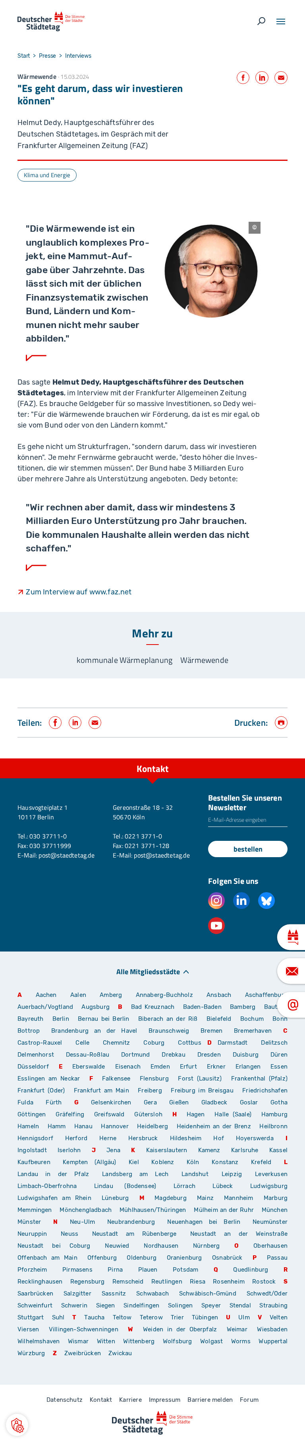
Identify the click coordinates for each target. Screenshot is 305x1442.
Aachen (46, 994)
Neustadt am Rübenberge (134, 1233)
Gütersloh (148, 1114)
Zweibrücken (82, 1353)
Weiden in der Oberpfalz (182, 1329)
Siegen (105, 1305)
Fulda (25, 1102)
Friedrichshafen (265, 1090)
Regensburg (87, 1281)
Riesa (197, 1281)
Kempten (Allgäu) (89, 1162)
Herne (107, 1138)
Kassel (278, 1150)
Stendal (240, 1305)
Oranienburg (184, 1257)
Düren (279, 1054)
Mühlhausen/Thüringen (153, 1209)
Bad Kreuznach (153, 1006)
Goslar (249, 1102)
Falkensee (116, 1078)
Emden (160, 1066)
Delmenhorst (35, 1054)
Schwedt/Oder (267, 1293)
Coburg (153, 1042)
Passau (277, 1257)
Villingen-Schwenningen (83, 1329)
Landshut (194, 1174)
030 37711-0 (48, 836)
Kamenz (209, 1150)
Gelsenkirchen (111, 1102)
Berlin (60, 1018)
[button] (17, 1425)
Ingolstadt (32, 1150)
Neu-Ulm (82, 1221)
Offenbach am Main (47, 1257)
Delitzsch (274, 1042)
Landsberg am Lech (135, 1174)
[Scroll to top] (281, 758)
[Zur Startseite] (51, 21)
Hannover (114, 1126)
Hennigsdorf (35, 1138)
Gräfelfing (72, 1114)
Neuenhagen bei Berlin (203, 1221)
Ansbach (219, 994)
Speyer (211, 1305)
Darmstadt (233, 1042)
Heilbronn (273, 1126)
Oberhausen (270, 1245)
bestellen (248, 849)
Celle (82, 1042)
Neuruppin (32, 1233)
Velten (279, 1317)
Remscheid (128, 1281)
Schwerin (74, 1305)
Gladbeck (214, 1102)
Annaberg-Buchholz (164, 994)
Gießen (179, 1102)
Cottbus (189, 1042)
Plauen (148, 1269)
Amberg (111, 994)
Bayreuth (30, 1018)
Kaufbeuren (33, 1162)
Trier (177, 1317)
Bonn (280, 1018)
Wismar (78, 1341)
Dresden (209, 1054)
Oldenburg (141, 1257)
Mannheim (238, 1198)
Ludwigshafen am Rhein (54, 1198)
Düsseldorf (33, 1066)
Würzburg (31, 1353)
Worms (241, 1341)
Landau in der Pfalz (53, 1174)
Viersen (28, 1329)
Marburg (276, 1198)
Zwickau (120, 1353)
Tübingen (205, 1317)
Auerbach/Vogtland (45, 1006)
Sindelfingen (141, 1305)
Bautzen (276, 1006)
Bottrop (28, 1030)
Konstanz (225, 1162)
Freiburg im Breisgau (202, 1090)
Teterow (151, 1317)
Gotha (279, 1102)
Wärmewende (204, 660)
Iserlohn (69, 1150)
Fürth (54, 1102)
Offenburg (102, 1257)
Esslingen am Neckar (48, 1078)
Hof (218, 1138)
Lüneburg (115, 1198)
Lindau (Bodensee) (125, 1186)
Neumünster (270, 1221)
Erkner (216, 1066)
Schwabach (154, 1293)
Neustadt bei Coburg (54, 1245)
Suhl (58, 1317)
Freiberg (150, 1090)
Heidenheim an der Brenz (214, 1126)
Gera (150, 1102)
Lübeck (228, 1186)
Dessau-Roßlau (87, 1054)
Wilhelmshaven (38, 1341)
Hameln (28, 1126)
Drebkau (176, 1054)
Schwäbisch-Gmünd (207, 1293)
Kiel (134, 1162)
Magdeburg (170, 1198)
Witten (106, 1341)
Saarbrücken (35, 1293)
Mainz (205, 1198)
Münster (29, 1221)
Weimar (237, 1329)
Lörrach (184, 1186)
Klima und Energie (47, 175)
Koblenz (162, 1162)
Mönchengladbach (86, 1209)
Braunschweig (169, 1030)
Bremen (211, 1030)
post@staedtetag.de (66, 855)
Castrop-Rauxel (39, 1042)
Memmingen (34, 1209)
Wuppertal (273, 1341)
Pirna (115, 1269)
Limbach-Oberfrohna (47, 1186)
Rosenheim (229, 1281)
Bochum (252, 1018)
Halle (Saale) (232, 1114)
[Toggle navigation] (281, 21)
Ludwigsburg (269, 1186)
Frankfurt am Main (101, 1090)
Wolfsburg (177, 1341)
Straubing (273, 1305)
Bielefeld (219, 1018)
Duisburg (246, 1054)
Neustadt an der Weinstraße (239, 1233)
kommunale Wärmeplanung (124, 660)
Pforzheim (32, 1269)
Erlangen (248, 1066)
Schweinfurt (34, 1305)
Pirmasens (77, 1269)
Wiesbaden (272, 1329)
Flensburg (154, 1078)
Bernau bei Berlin (105, 1018)
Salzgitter (77, 1293)
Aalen (78, 994)
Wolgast (211, 1341)
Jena (113, 1150)
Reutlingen (166, 1281)
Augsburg (95, 1006)
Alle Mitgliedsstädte (148, 971)
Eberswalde (88, 1066)
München (275, 1209)
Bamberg (242, 1006)
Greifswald (109, 1114)
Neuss (69, 1233)
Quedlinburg (250, 1269)
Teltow (122, 1317)
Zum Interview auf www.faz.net (78, 592)
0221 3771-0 (143, 836)
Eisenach (128, 1066)
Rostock (264, 1281)
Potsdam (185, 1269)
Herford (76, 1138)
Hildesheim (186, 1138)
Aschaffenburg (266, 994)
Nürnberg (206, 1245)
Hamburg (274, 1114)
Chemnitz (116, 1042)
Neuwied (117, 1245)
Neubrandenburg (131, 1221)
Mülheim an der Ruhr (223, 1209)
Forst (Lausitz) (200, 1078)
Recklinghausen (40, 1281)
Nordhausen (161, 1245)
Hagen (196, 1114)
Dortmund (135, 1054)
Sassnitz (114, 1293)
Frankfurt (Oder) (41, 1090)
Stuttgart (30, 1317)
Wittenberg (138, 1341)
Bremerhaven (253, 1030)
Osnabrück (227, 1257)
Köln (193, 1162)
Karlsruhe (245, 1150)
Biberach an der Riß (168, 1018)
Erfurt (188, 1066)
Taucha (94, 1317)
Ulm (244, 1317)
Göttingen (33, 1114)
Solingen (180, 1305)
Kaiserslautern (166, 1150)
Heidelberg (152, 1126)
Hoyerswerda (255, 1138)
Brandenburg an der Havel (94, 1030)
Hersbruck (143, 1138)
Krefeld (261, 1162)
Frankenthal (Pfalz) (259, 1078)
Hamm (57, 1126)
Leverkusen (271, 1174)
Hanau (83, 1126)
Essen (279, 1066)
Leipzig (232, 1174)
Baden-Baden (202, 1006)
